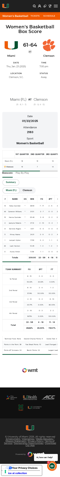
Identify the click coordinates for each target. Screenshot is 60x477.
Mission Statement (16, 441)
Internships (28, 438)
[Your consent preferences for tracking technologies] (5, 472)
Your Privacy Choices (25, 467)
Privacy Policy (36, 441)
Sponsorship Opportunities (29, 443)
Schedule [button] (49, 16)
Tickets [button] (35, 16)
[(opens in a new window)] (11, 397)
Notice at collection (15, 473)
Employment (13, 438)
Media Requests (45, 438)
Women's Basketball (15, 16)
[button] (56, 6)
